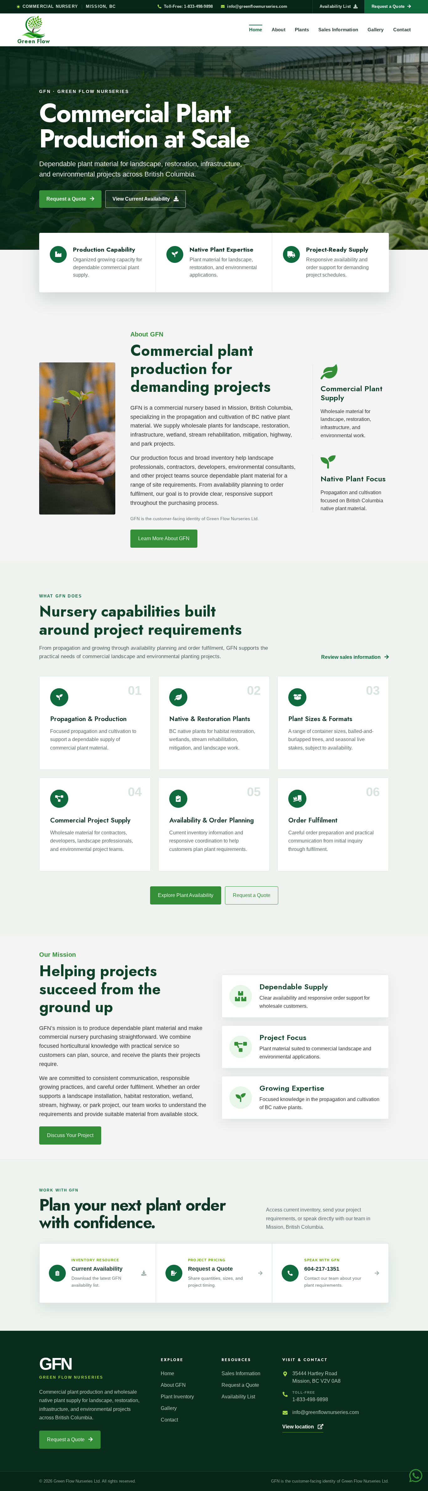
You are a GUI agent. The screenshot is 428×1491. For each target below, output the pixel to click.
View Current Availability (141, 199)
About (278, 29)
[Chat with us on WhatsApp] (415, 1475)
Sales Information (338, 29)
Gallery (376, 29)
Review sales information (351, 657)
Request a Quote (66, 199)
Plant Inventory (177, 1396)
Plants (302, 29)
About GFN (173, 1385)
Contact (402, 29)
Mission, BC (101, 6)
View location (298, 1426)
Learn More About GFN (164, 538)
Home (255, 29)
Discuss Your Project (70, 1135)
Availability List (335, 6)
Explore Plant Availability (185, 895)
